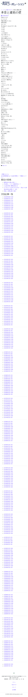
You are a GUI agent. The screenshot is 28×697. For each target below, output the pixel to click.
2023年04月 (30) (8, 273)
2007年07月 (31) (8, 626)
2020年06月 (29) (8, 339)
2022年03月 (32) (8, 298)
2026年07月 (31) (8, 198)
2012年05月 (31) (8, 526)
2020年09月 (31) (8, 334)
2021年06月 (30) (8, 316)
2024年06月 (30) (8, 246)
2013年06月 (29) (8, 501)
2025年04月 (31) (8, 227)
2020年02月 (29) (8, 346)
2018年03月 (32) (8, 391)
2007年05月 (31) (8, 630)
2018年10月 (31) (8, 378)
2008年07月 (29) (8, 603)
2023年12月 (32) (8, 259)
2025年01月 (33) (8, 232)
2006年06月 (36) (8, 651)
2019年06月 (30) (8, 362)
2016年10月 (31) (8, 425)
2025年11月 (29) (8, 215)
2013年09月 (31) (8, 496)
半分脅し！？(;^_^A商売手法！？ (12, 184)
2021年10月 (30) (8, 309)
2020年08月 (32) (8, 336)
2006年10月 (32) (8, 644)
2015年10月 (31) (8, 448)
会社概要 (14, 689)
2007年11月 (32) (8, 619)
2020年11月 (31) (8, 330)
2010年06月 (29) (8, 558)
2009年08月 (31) (8, 578)
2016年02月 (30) (8, 439)
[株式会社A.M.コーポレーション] (2, 3)
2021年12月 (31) (8, 305)
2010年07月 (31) (8, 557)
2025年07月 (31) (8, 221)
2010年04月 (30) (8, 562)
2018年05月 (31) (8, 387)
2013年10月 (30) (8, 494)
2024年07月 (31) (8, 245)
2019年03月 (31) (8, 367)
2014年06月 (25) (8, 478)
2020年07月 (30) (8, 337)
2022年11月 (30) (8, 284)
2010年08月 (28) (8, 555)
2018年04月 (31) (8, 389)
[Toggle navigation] (25, 3)
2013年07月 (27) (8, 499)
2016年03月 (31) (8, 437)
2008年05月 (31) (8, 607)
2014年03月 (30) (8, 483)
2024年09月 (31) (8, 241)
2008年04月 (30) (8, 608)
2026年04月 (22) (8, 204)
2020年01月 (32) (8, 348)
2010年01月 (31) (8, 567)
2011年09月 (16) (8, 542)
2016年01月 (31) (8, 440)
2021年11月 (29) (8, 307)
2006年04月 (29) (8, 655)
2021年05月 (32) (8, 318)
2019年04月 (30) (8, 366)
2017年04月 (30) (8, 412)
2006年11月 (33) (8, 642)
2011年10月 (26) (8, 541)
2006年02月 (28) (8, 658)
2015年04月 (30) (8, 458)
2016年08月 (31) (8, 428)
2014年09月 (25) (8, 473)
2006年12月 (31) (8, 641)
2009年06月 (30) (8, 582)
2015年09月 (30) (8, 450)
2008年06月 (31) (8, 605)
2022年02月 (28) (8, 300)
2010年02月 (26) (8, 565)
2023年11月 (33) (8, 261)
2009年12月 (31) (8, 571)
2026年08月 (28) (8, 197)
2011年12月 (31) (8, 537)
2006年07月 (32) (8, 649)
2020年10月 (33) (8, 332)
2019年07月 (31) (8, 360)
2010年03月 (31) (8, 564)
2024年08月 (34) (8, 243)
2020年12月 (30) (8, 329)
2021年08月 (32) (8, 312)
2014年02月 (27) (8, 485)
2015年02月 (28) (8, 462)
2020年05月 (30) (8, 341)
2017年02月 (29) (8, 415)
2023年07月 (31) (8, 268)
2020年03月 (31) (8, 344)
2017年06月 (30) (8, 408)
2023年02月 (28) (8, 276)
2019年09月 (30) (8, 357)
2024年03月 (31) (8, 252)
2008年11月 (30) (8, 596)
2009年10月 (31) (8, 575)
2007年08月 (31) (8, 625)
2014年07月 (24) (8, 476)
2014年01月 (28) (8, 487)
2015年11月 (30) (8, 446)
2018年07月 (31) (8, 384)
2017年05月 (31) (8, 410)
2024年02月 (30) (8, 253)
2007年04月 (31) (8, 631)
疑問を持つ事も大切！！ (10, 182)
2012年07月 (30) (8, 523)
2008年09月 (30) (8, 600)
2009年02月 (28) (8, 589)
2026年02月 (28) (8, 207)
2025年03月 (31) (8, 228)
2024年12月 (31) (8, 236)
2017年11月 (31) (8, 400)
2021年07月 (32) (8, 314)
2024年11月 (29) (8, 238)
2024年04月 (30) (8, 250)
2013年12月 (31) (8, 491)
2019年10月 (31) (8, 355)
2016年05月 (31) (8, 433)
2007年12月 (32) (8, 618)
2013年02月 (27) (8, 508)
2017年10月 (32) (8, 402)
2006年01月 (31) (8, 660)
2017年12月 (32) (8, 398)
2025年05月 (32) (8, 225)
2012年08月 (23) (8, 521)
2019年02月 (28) (8, 369)
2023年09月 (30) (8, 264)
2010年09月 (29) (8, 553)
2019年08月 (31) (8, 359)
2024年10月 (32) (8, 239)
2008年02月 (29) (8, 612)
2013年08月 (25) (8, 498)
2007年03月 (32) (8, 633)
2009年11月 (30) (8, 573)
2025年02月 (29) (8, 230)
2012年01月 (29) (8, 533)
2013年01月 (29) (8, 510)
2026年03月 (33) (8, 205)
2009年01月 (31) (8, 590)
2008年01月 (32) (8, 613)
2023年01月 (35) (8, 278)
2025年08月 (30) (8, 220)
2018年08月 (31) (8, 382)
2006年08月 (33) (8, 648)
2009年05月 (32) (8, 583)
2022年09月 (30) (8, 288)
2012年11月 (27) (8, 516)
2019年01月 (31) (8, 371)
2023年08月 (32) (8, 266)
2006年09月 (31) (8, 646)
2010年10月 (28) (8, 552)
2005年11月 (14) (8, 666)
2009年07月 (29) (8, 580)
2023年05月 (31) (8, 271)
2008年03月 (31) (8, 610)
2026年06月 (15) (8, 200)
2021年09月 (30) (8, 311)
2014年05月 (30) (8, 480)
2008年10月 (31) (8, 598)
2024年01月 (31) (8, 255)
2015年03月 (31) (8, 460)
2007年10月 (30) (8, 621)
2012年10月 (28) (8, 517)
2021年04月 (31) (8, 319)
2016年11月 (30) (8, 423)
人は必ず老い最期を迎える (11, 185)
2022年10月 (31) (8, 286)
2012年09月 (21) (8, 519)
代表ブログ (4, 165)
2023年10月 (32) (8, 263)
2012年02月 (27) (8, 531)
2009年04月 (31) (8, 585)
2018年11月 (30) (8, 377)
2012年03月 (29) (8, 529)
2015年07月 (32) (8, 453)
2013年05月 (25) (8, 503)
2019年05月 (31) (8, 364)
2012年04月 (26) (8, 528)
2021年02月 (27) (8, 323)
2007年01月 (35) (8, 637)
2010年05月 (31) (8, 560)
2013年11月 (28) (8, 492)
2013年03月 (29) (8, 506)
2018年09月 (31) (8, 380)
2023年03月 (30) (8, 275)
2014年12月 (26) (8, 468)
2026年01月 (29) (8, 209)
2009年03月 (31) (8, 587)
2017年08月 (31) (8, 405)
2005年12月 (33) (8, 664)
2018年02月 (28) (8, 392)
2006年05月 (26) (8, 653)
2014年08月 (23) (8, 475)
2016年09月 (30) (8, 426)
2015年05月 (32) (8, 457)
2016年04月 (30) (8, 435)
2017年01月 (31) (8, 417)
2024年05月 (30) (8, 248)
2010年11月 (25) (8, 550)
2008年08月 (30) (8, 601)
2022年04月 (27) (8, 296)
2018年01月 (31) (8, 394)
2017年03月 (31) (8, 414)
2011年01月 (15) (8, 544)
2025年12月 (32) (8, 213)
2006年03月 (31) (8, 656)
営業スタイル (5, 174)
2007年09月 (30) (8, 623)
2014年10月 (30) (8, 471)
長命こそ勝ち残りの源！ (10, 191)
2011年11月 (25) (8, 539)
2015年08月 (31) (8, 451)
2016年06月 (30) (8, 432)
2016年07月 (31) (8, 430)
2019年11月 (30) (8, 354)
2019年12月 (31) (8, 352)
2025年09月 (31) (8, 218)
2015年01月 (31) (8, 463)
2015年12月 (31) (8, 444)
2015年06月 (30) (8, 455)
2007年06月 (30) (8, 628)
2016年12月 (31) (8, 421)
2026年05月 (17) (8, 202)
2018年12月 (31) (8, 375)
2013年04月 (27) (8, 505)
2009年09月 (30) (8, 576)
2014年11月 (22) (8, 469)
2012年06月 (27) (8, 524)
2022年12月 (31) (8, 282)
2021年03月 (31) (8, 321)
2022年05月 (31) (8, 294)
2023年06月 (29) (8, 270)
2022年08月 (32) (8, 289)
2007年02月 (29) (8, 635)
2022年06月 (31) (8, 293)
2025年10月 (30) (8, 216)
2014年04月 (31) (8, 481)
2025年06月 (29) (8, 223)
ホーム (14, 682)
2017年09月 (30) (8, 403)
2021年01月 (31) (8, 325)
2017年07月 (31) (8, 407)
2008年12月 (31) (8, 594)
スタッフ (14, 687)
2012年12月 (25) (8, 514)
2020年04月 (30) (8, 342)
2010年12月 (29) (8, 548)
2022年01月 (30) (8, 301)
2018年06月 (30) (8, 385)
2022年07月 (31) (8, 291)
